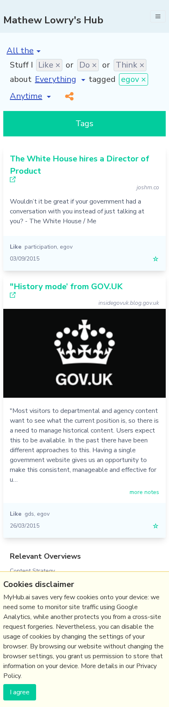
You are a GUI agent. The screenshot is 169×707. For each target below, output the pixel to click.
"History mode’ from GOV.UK (66, 286)
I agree (20, 692)
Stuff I (21, 64)
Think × (130, 64)
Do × (88, 64)
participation (41, 247)
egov (66, 247)
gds (29, 514)
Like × (49, 64)
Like (15, 247)
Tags (84, 123)
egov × (133, 79)
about (21, 79)
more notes (144, 492)
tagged (102, 79)
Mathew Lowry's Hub (53, 20)
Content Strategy (32, 571)
